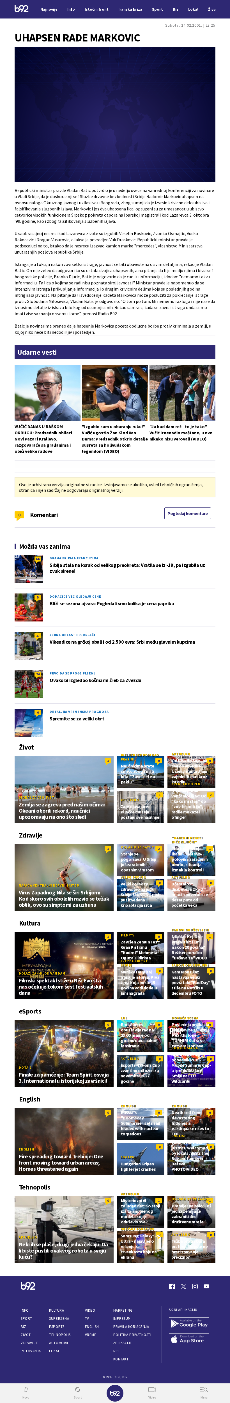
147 (37, 559)
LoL (124, 1018)
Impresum (122, 1318)
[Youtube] (206, 1286)
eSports (56, 1326)
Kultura (56, 1310)
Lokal (54, 1351)
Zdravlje (29, 1343)
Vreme (90, 1334)
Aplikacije (122, 1343)
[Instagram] (195, 1286)
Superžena (59, 1318)
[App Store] (189, 1339)
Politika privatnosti (132, 1334)
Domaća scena (185, 1018)
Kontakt (121, 1359)
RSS (116, 1351)
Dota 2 (25, 1067)
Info (25, 1310)
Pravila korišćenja (131, 1326)
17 (38, 636)
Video (90, 1310)
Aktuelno (181, 754)
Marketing (123, 1310)
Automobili (59, 1343)
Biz (23, 1326)
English (26, 1149)
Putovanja (31, 1351)
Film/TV (128, 935)
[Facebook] (172, 1286)
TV (87, 1318)
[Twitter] (183, 1286)
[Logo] (22, 9)
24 (38, 674)
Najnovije (49, 9)
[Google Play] (189, 1323)
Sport (26, 1318)
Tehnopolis (59, 1334)
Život (26, 1334)
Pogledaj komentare (187, 513)
